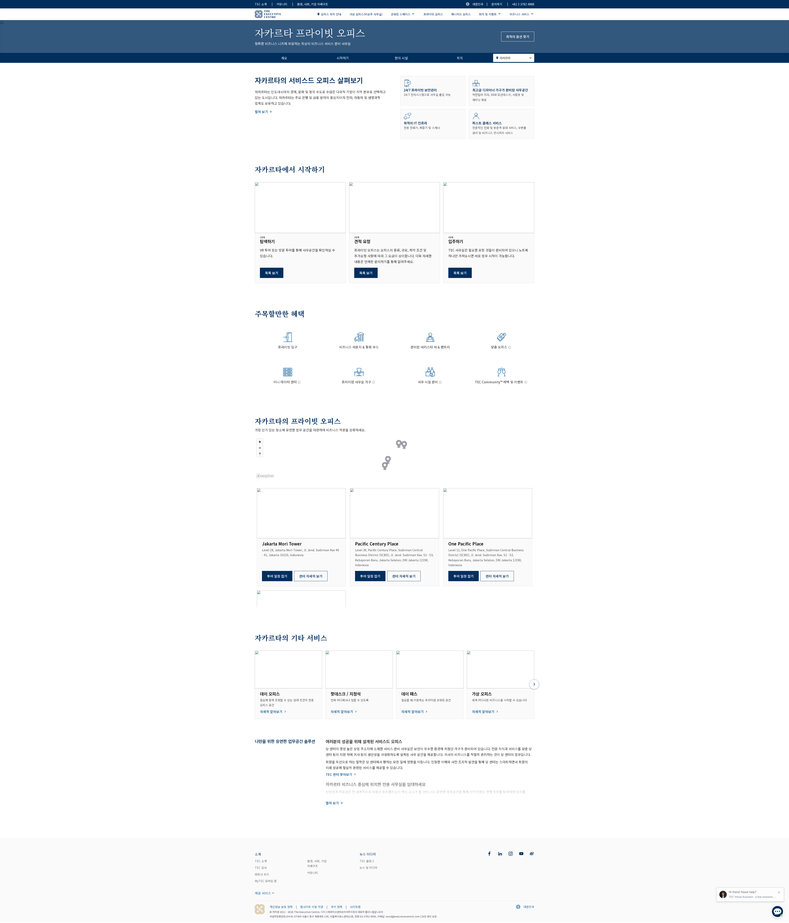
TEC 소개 (261, 4)
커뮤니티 (282, 4)
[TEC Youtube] (521, 853)
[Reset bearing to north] (260, 454)
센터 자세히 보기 (310, 576)
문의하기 (496, 4)
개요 (284, 57)
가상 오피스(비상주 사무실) (366, 14)
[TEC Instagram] (510, 853)
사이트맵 (355, 907)
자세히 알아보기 (271, 711)
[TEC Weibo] (531, 853)
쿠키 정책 (336, 907)
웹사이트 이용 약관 (311, 907)
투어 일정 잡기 (277, 576)
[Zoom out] (260, 448)
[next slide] (534, 684)
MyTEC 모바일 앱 (266, 881)
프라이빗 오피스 (433, 14)
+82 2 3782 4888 (523, 4)
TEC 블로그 (367, 861)
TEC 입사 (261, 868)
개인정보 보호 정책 (281, 907)
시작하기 (343, 57)
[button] (399, 444)
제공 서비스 (263, 893)
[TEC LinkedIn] (500, 853)
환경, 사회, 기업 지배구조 (312, 4)
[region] (394, 458)
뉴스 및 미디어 (368, 868)
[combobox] (513, 58)
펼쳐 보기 (261, 111)
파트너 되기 (262, 874)
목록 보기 (271, 272)
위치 (460, 57)
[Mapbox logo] (265, 476)
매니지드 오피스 (461, 14)
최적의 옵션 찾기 (517, 36)
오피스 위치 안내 (331, 14)
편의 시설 (401, 57)
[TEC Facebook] (489, 853)
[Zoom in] (260, 442)
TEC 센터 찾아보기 (339, 774)
